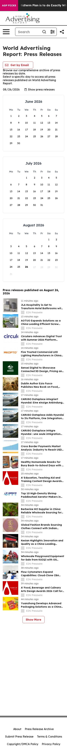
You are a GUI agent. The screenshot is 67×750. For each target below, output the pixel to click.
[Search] (44, 32)
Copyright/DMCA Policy (22, 744)
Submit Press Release (19, 736)
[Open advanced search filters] (52, 32)
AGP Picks (9, 5)
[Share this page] (61, 31)
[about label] (22, 312)
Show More (33, 619)
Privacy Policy (51, 744)
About (17, 729)
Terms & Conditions (49, 736)
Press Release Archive (39, 729)
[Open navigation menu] (6, 31)
